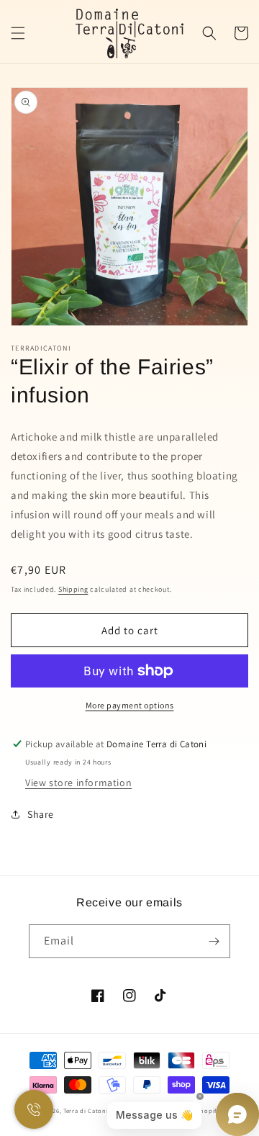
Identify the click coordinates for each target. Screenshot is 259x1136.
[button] (18, 33)
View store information (78, 782)
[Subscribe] (214, 941)
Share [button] (40, 814)
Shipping (73, 589)
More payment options (130, 705)
